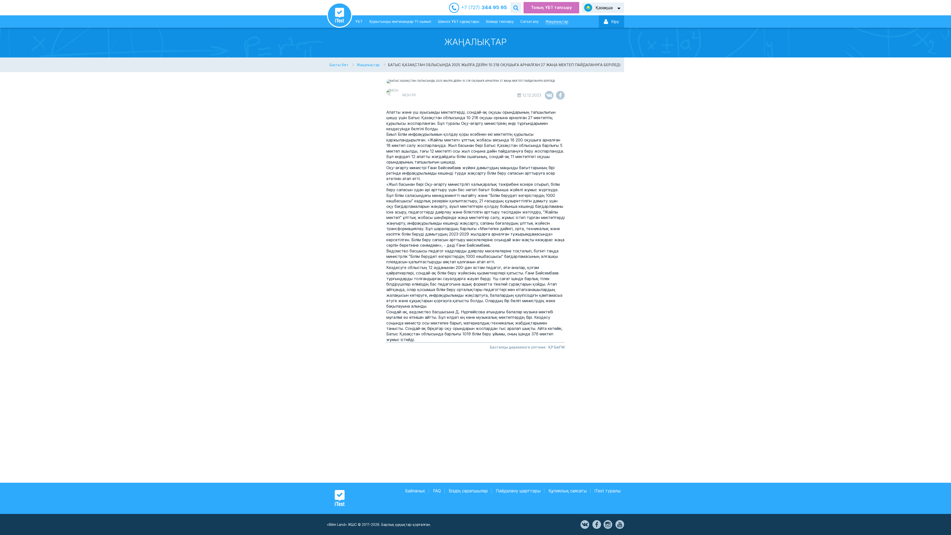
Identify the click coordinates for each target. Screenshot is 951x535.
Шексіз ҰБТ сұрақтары (458, 21)
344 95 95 (484, 7)
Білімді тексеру (500, 21)
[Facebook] (596, 524)
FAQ (437, 490)
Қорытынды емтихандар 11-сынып (400, 21)
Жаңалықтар (556, 21)
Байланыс (415, 490)
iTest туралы (608, 490)
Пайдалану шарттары (518, 490)
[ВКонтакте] (584, 524)
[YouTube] (619, 524)
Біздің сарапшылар (468, 490)
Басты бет (338, 64)
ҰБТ (359, 21)
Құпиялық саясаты (568, 490)
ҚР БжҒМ (556, 347)
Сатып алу (529, 21)
